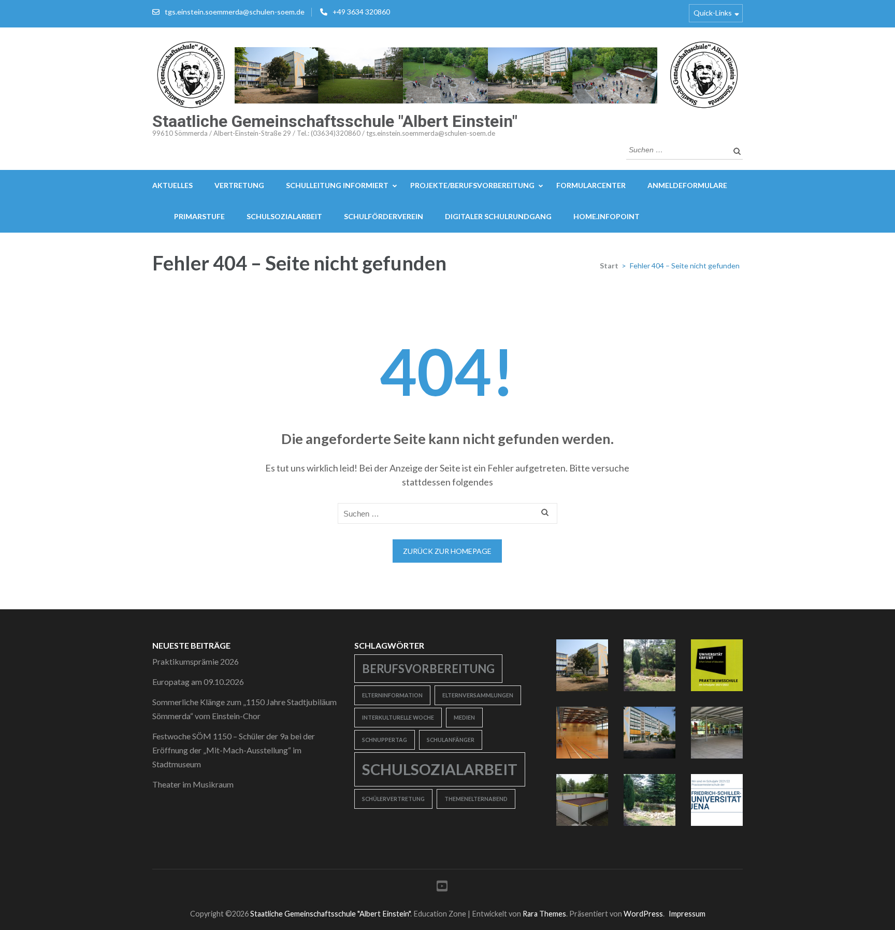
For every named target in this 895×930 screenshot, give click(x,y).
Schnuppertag (384, 739)
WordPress (643, 913)
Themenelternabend (476, 798)
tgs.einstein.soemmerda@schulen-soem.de (235, 11)
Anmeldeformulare (687, 185)
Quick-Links (713, 12)
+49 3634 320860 (361, 11)
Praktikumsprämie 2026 (195, 661)
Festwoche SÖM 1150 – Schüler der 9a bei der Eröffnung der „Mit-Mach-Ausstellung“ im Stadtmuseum (233, 750)
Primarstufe (199, 216)
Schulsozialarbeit (284, 216)
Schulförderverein (383, 216)
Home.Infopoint (606, 216)
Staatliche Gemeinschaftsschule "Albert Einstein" (334, 121)
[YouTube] (442, 887)
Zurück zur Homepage (447, 551)
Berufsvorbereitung (428, 669)
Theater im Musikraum (193, 784)
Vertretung (239, 185)
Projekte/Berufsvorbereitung (472, 185)
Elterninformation (392, 695)
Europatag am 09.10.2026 (198, 681)
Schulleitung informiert (337, 185)
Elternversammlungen (477, 695)
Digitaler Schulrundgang (498, 216)
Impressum (687, 913)
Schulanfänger (450, 739)
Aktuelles (172, 185)
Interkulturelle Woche (398, 717)
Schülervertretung (393, 798)
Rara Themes (544, 913)
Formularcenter (591, 185)
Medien (464, 717)
